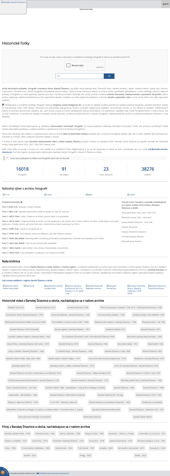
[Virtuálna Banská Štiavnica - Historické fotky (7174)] (6, 194)
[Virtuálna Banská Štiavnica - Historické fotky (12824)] (131, 194)
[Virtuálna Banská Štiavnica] (13, 7)
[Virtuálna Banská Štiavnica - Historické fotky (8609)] (89, 194)
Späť (165, 4)
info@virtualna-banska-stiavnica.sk (54, 473)
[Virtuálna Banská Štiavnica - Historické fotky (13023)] (48, 194)
